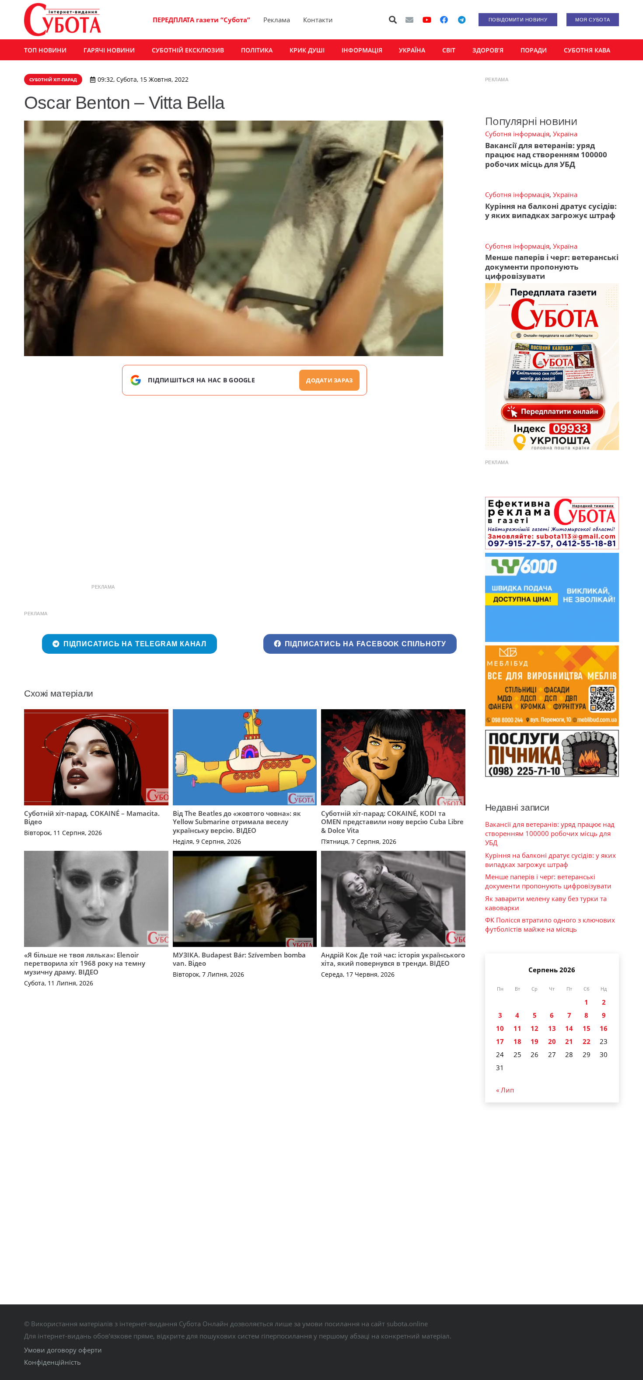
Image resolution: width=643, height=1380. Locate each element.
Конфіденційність (52, 1362)
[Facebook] (444, 20)
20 (552, 1041)
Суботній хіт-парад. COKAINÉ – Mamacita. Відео (92, 817)
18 (517, 1041)
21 (569, 1041)
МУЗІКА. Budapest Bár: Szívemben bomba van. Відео (239, 959)
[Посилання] (62, 19)
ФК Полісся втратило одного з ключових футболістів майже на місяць (550, 924)
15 (587, 1028)
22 (587, 1041)
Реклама (276, 19)
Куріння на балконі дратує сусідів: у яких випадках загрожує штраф (551, 210)
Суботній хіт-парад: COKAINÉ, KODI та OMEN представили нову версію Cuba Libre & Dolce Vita (392, 822)
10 (500, 1028)
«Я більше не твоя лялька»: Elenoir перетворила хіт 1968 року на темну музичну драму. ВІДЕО (84, 963)
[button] (393, 20)
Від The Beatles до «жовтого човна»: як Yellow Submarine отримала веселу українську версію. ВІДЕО (237, 822)
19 (534, 1041)
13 (552, 1028)
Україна (565, 133)
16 (604, 1028)
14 (569, 1028)
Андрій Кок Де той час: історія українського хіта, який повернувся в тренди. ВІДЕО (393, 959)
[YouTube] (427, 20)
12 (534, 1028)
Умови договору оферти (63, 1349)
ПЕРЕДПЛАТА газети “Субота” (201, 19)
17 (500, 1041)
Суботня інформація (517, 133)
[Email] (409, 20)
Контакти (318, 19)
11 (517, 1028)
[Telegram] (461, 20)
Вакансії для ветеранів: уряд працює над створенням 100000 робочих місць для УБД (546, 154)
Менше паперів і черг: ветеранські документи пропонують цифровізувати (552, 266)
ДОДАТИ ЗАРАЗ (329, 380)
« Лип (505, 1089)
